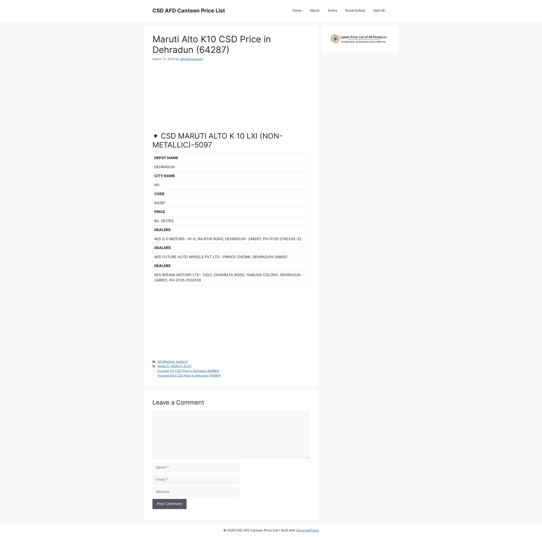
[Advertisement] (230, 98)
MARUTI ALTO (181, 366)
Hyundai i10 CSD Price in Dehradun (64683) (188, 371)
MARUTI (182, 362)
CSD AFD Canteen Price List (188, 10)
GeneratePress (307, 530)
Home (297, 10)
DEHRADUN (165, 362)
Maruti (314, 10)
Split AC (379, 10)
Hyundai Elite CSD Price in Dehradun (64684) (189, 375)
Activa (332, 10)
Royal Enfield (355, 10)
